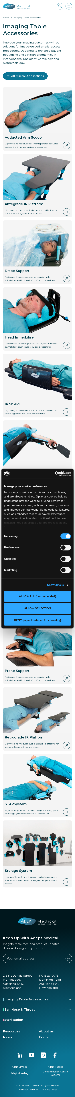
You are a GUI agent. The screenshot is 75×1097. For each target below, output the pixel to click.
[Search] (60, 6)
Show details (55, 584)
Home (6, 17)
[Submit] (67, 958)
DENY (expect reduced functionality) (37, 620)
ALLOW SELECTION (37, 608)
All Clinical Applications (27, 76)
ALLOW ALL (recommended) (37, 596)
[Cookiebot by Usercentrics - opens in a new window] (55, 473)
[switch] (65, 547)
